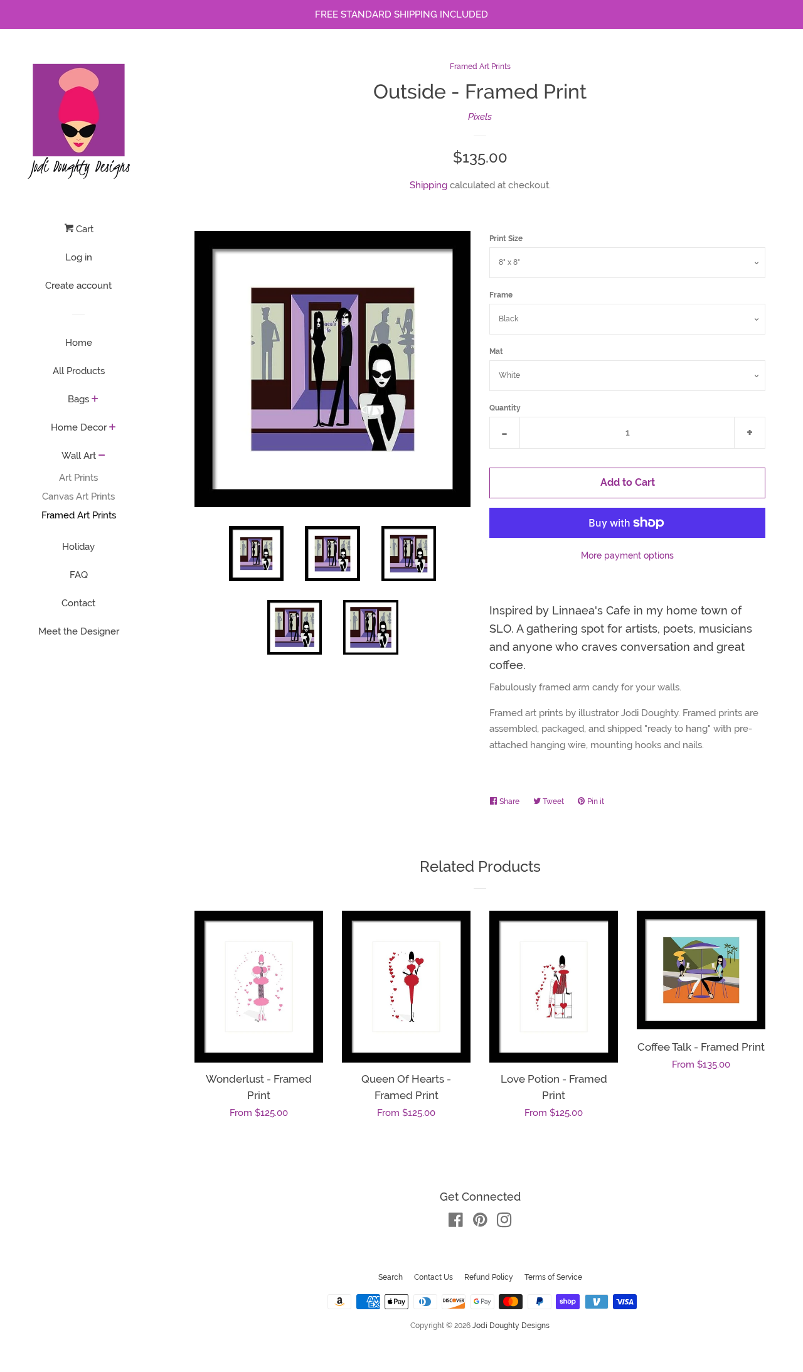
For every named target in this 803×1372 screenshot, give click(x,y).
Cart (83, 229)
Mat (496, 351)
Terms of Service (553, 1277)
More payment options (627, 555)
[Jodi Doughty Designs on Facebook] (456, 1222)
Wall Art (78, 455)
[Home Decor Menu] (113, 428)
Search (390, 1277)
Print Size (506, 238)
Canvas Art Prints (78, 496)
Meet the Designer (78, 631)
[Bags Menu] (95, 400)
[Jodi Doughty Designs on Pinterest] (480, 1222)
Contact (78, 603)
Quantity (505, 408)
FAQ (79, 575)
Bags (78, 399)
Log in (78, 257)
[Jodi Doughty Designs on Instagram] (504, 1222)
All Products (79, 371)
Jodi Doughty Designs (511, 1325)
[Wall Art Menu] (102, 456)
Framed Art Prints (78, 515)
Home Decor (79, 427)
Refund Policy (488, 1277)
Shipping (428, 185)
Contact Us (433, 1277)
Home (78, 342)
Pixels (480, 116)
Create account (78, 285)
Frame (501, 295)
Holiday (78, 546)
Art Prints (78, 477)
